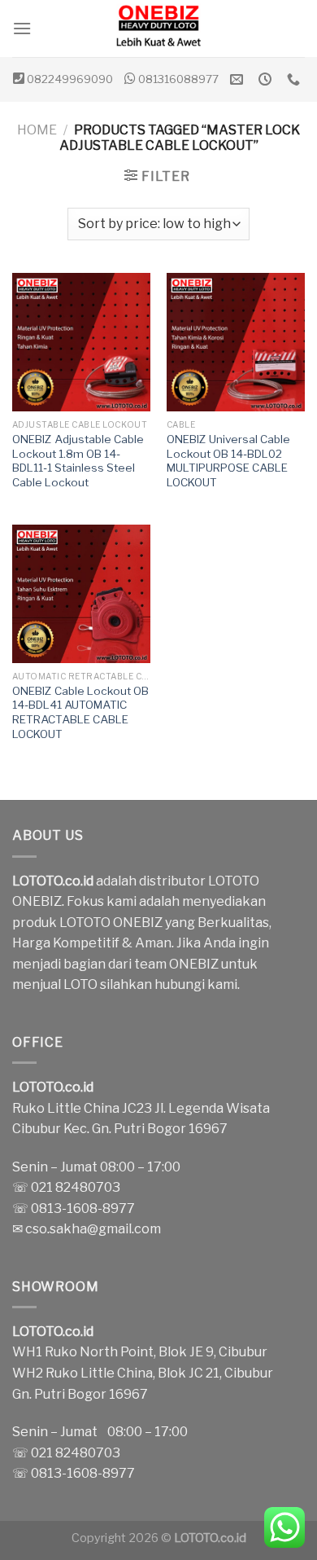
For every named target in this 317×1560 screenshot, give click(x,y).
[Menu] (22, 28)
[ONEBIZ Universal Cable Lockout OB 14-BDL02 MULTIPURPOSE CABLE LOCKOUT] (236, 342)
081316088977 (178, 79)
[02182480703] (295, 79)
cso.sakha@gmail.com (93, 1229)
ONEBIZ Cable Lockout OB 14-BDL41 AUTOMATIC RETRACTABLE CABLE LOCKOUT (80, 712)
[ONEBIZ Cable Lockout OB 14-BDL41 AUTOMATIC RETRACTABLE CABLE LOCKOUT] (81, 594)
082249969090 (70, 79)
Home (37, 130)
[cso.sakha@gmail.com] (238, 79)
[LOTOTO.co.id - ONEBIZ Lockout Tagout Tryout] (158, 28)
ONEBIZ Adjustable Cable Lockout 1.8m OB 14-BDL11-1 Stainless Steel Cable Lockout (78, 461)
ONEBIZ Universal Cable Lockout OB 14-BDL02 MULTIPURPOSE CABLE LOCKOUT (228, 461)
